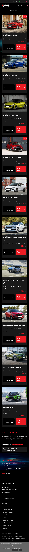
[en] (27, 5)
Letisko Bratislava (7, 525)
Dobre (20, 550)
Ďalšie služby (6, 517)
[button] (3, 455)
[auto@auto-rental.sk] (14, 1)
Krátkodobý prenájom (8, 512)
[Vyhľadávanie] (18, 5)
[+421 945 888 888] (16, 1)
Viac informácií (15, 550)
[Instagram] (26, 1)
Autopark (5, 507)
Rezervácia (5, 515)
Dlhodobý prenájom (7, 510)
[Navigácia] (24, 5)
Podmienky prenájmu (8, 520)
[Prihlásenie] (21, 5)
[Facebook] (23, 1)
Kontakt (5, 528)
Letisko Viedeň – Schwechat (10, 523)
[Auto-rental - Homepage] (6, 6)
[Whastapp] (20, 1)
